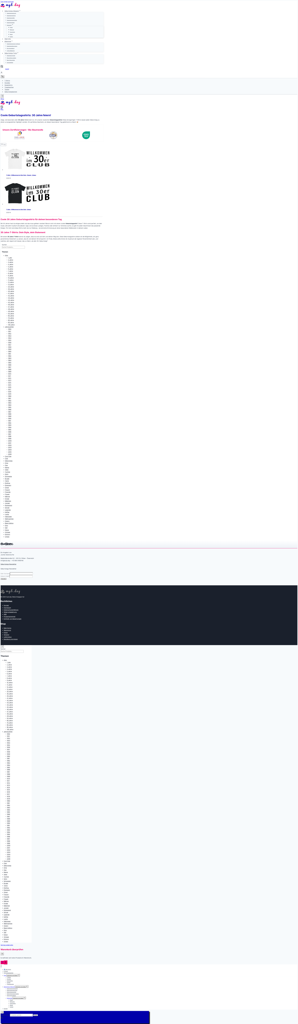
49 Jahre (11, 311)
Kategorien (9, 998)
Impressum (7, 608)
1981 (9, 398)
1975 (9, 385)
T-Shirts (7, 80)
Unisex (7, 537)
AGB (5, 614)
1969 (9, 371)
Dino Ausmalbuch (10, 48)
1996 (9, 432)
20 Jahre (11, 287)
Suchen (4, 244)
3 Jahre (10, 262)
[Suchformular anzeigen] (2, 66)
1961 (9, 353)
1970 (9, 374)
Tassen (7, 89)
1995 (9, 429)
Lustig (7, 514)
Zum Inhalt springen (7, 1)
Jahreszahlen (9, 327)
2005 (9, 452)
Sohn (6, 474)
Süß (6, 528)
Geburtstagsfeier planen (12, 46)
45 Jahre (11, 302)
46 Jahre (11, 304)
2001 (9, 443)
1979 (9, 394)
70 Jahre (11, 318)
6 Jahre (10, 269)
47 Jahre (11, 307)
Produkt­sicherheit (9, 616)
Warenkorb (7, 630)
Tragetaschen (9, 87)
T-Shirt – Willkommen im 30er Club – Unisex (18, 209)
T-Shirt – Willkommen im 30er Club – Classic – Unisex (21, 175)
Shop (2, 99)
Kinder (7, 499)
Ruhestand (8, 505)
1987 (9, 412)
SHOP (7, 69)
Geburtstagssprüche (11, 15)
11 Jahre (10, 280)
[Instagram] (6, 544)
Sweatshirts (8, 85)
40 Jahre (11, 291)
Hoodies (7, 83)
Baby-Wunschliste (11, 60)
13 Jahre (11, 284)
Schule (7, 508)
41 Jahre (11, 293)
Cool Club (8, 456)
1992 (9, 423)
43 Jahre (11, 298)
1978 (9, 391)
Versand (6, 635)
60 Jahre (11, 316)
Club (6, 458)
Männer (7, 496)
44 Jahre (11, 300)
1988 (9, 414)
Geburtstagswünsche (11, 13)
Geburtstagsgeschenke (12, 20)
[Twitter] (4, 544)
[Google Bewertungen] (12, 544)
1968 (9, 369)
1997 (9, 434)
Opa (6, 465)
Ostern (7, 521)
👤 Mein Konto (7, 969)
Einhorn (7, 534)
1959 (9, 349)
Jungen (7, 503)
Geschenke (12, 32)
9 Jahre (10, 275)
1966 (9, 365)
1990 (9, 418)
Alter (6, 255)
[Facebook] (2, 544)
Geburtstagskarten (11, 92)
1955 (9, 340)
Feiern (11, 27)
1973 (9, 380)
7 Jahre (10, 271)
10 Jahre (11, 278)
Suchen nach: (5, 1015)
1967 (9, 367)
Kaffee (7, 512)
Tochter (7, 472)
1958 (9, 347)
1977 (9, 389)
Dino (6, 525)
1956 (9, 342)
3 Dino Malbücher (11, 50)
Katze (7, 530)
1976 (9, 387)
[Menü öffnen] (2, 96)
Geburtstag (8, 461)
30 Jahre (11, 289)
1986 (9, 409)
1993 (9, 425)
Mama (7, 467)
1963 (9, 358)
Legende (8, 510)
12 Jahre (11, 282)
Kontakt (6, 605)
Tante (7, 481)
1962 (9, 356)
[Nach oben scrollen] (2, 962)
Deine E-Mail (5, 576)
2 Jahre (10, 260)
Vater (6, 470)
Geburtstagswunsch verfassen (13, 43)
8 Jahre (10, 273)
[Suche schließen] (2, 1012)
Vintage (7, 532)
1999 (9, 438)
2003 (9, 447)
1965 (9, 362)
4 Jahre (10, 264)
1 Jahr (10, 258)
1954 (9, 338)
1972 (9, 378)
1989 (9, 416)
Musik (11, 34)
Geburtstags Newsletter (8, 564)
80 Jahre (11, 320)
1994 (9, 427)
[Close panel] (2, 646)
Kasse (6, 632)
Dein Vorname (5, 573)
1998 (9, 436)
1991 (9, 420)
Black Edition (9, 523)
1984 (9, 405)
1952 (9, 333)
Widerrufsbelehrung (10, 612)
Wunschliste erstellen (11, 58)
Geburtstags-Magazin (9, 986)
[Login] (52, 72)
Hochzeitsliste (10, 62)
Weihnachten (9, 519)
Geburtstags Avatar (11, 55)
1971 (9, 376)
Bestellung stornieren (11, 639)
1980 (9, 396)
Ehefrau (7, 483)
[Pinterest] (8, 544)
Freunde (7, 492)
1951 (9, 331)
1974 (9, 382)
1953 (9, 336)
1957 (9, 345)
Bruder (7, 479)
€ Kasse (6, 971)
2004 (10, 449)
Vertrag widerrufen (7, 945)
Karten (11, 36)
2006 (9, 454)
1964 (9, 360)
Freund (7, 490)
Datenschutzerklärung (11, 610)
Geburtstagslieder (11, 22)
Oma (6, 463)
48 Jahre (11, 309)
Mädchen (8, 501)
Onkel (7, 487)
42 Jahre (11, 295)
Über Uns (8, 39)
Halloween (8, 516)
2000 (9, 441)
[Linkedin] (10, 544)
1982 (9, 400)
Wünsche (12, 29)
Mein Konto (7, 628)
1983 (9, 403)
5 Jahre (10, 266)
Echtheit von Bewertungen (12, 619)
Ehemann (8, 485)
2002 (9, 445)
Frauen (7, 494)
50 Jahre (11, 313)
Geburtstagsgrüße (11, 18)
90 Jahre (11, 322)
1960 (9, 351)
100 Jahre (11, 324)
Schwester (8, 476)
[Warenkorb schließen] (2, 954)
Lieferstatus (7, 637)
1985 (9, 407)
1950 (9, 329)
